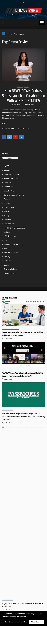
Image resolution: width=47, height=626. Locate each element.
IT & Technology (10, 236)
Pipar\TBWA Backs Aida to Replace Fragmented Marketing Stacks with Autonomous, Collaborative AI (22, 374)
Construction (9, 191)
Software (8, 261)
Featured (7, 219)
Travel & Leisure (10, 269)
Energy (7, 203)
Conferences (9, 187)
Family (6, 215)
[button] (29, 616)
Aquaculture (9, 170)
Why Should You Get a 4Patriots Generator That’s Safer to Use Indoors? (22, 605)
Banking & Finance (11, 174)
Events (26, 86)
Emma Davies (18, 129)
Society (7, 256)
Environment (9, 207)
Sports (6, 265)
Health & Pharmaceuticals (14, 228)
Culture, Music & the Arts (14, 195)
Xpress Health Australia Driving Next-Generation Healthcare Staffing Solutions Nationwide (23, 334)
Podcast (26, 129)
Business (20, 86)
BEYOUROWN (8, 129)
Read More (5, 124)
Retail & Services (11, 252)
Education (8, 199)
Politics (7, 248)
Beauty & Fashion (11, 178)
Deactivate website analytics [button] (16, 622)
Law (6, 240)
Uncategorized (10, 273)
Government (9, 224)
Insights (7, 232)
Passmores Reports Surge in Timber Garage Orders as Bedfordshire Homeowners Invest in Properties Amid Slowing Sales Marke (23, 416)
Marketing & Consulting (13, 244)
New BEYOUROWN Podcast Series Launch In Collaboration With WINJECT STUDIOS (23, 95)
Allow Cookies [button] (36, 622)
